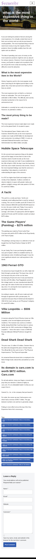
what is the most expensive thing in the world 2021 (16, 425)
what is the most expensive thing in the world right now (16, 455)
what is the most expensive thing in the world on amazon (17, 445)
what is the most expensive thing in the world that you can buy (16, 460)
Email (5, 496)
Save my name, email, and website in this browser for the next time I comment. (16, 539)
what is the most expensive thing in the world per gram (17, 450)
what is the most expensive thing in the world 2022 (16, 430)
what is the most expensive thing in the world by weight (17, 435)
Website (5, 504)
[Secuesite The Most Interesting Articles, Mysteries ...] (10, 3)
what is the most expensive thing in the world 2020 (16, 420)
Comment (7, 512)
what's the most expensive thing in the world (16, 464)
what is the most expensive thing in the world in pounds (17, 440)
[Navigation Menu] (32, 3)
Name (5, 488)
